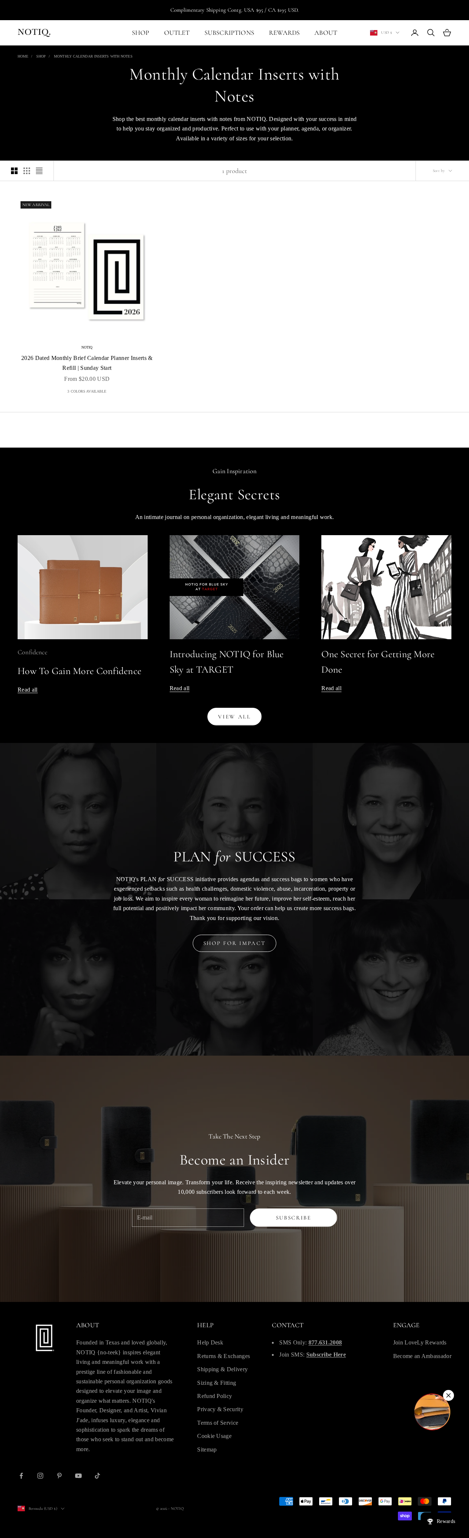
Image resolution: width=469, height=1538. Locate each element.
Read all (28, 690)
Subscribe (293, 1217)
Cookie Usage (214, 1436)
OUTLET (177, 33)
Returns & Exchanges (223, 1356)
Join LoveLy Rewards (420, 1342)
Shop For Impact (234, 943)
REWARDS (284, 33)
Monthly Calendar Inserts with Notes (93, 56)
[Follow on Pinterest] (59, 1475)
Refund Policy (214, 1396)
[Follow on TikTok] (97, 1475)
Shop (41, 56)
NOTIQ (87, 347)
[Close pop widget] (448, 1395)
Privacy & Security (220, 1409)
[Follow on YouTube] (78, 1475)
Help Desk (210, 1342)
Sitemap (207, 1449)
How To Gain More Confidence (79, 671)
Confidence (32, 652)
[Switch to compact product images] (39, 171)
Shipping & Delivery (222, 1369)
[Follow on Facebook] (21, 1475)
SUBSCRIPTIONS (229, 33)
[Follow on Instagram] (40, 1475)
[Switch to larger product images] (14, 171)
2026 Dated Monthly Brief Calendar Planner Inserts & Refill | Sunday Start (86, 363)
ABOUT (325, 33)
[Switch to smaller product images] (26, 171)
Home (23, 56)
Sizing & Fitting (216, 1383)
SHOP (140, 33)
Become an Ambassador (422, 1356)
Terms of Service (217, 1423)
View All (234, 716)
